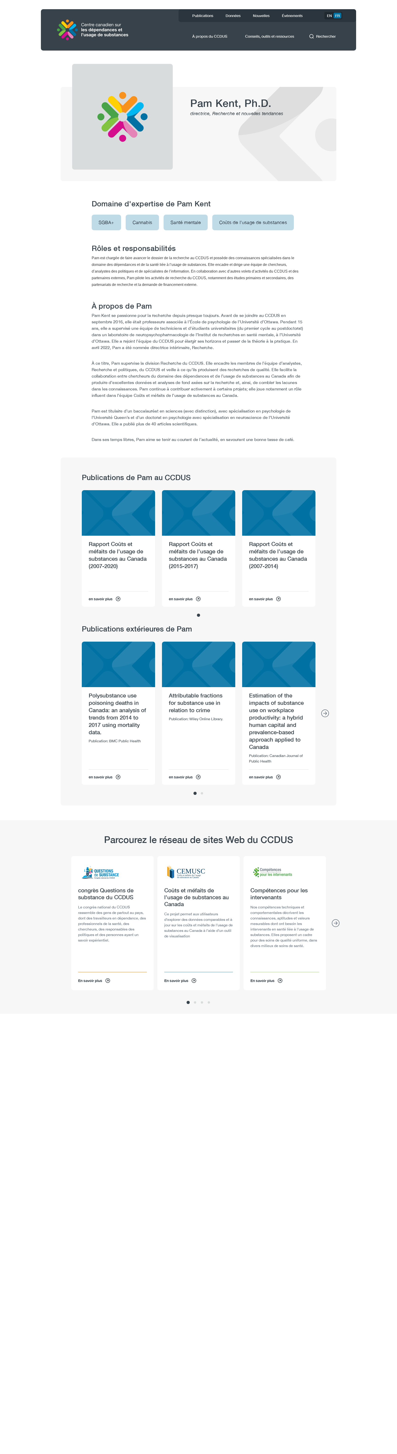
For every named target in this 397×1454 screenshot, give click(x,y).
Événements (292, 15)
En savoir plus (90, 980)
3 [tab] (202, 1002)
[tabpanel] (118, 548)
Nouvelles (261, 15)
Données (233, 15)
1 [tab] (198, 615)
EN (329, 15)
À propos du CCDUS (209, 36)
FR (337, 15)
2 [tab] (202, 793)
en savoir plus (101, 599)
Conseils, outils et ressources (269, 36)
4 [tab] (209, 1002)
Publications (202, 15)
